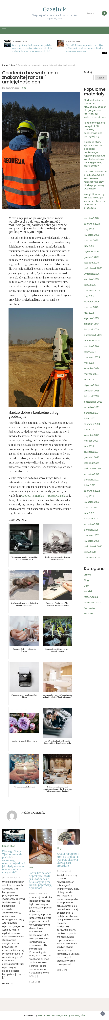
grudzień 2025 (91, 257)
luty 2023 (89, 446)
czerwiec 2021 (91, 535)
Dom (86, 585)
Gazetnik (54, 9)
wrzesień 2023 (91, 407)
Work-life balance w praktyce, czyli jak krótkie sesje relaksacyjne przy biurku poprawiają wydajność (84, 48)
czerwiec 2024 (92, 357)
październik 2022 (93, 468)
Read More (7, 983)
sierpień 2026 (91, 218)
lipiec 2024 (90, 351)
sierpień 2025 (91, 279)
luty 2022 (89, 513)
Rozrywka (89, 608)
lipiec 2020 (90, 552)
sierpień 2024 (91, 346)
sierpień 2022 (91, 479)
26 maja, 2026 (64, 871)
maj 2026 (89, 229)
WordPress (44, 1015)
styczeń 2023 (91, 452)
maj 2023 (89, 429)
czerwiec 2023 (92, 424)
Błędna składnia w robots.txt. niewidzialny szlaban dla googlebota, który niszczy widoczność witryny (95, 108)
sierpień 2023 (91, 413)
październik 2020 (93, 546)
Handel (88, 591)
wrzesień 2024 (92, 340)
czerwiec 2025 (92, 290)
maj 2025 (89, 296)
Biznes (5, 846)
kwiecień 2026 (91, 235)
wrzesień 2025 (92, 273)
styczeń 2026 (91, 251)
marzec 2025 (91, 307)
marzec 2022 (91, 507)
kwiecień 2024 (92, 368)
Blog (24, 88)
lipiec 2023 (90, 418)
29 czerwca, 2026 (12, 877)
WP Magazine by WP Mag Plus (68, 1015)
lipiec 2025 (90, 285)
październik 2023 (93, 401)
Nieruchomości (92, 602)
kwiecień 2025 (91, 301)
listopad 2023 (91, 396)
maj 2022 (89, 496)
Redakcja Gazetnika (33, 812)
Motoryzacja (91, 597)
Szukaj (88, 72)
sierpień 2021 (91, 529)
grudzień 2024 (91, 324)
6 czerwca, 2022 (11, 88)
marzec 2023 (91, 440)
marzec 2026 (91, 240)
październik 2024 (93, 335)
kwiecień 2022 (91, 502)
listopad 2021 (91, 518)
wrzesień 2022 (91, 474)
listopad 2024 (91, 329)
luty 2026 (89, 246)
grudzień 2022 (91, 457)
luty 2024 (89, 379)
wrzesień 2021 (91, 524)
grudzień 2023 (91, 390)
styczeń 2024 (91, 385)
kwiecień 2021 (91, 541)
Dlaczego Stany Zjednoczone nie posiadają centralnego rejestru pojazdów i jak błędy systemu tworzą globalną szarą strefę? (32, 48)
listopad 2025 (91, 262)
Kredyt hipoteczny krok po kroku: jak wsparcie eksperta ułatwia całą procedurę (68, 859)
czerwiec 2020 (92, 557)
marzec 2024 (91, 374)
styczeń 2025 (91, 318)
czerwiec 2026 (92, 223)
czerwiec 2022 (92, 490)
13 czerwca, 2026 (39, 893)
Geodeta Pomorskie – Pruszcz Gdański (43, 495)
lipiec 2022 (90, 485)
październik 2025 (93, 268)
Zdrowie (88, 613)
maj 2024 (89, 362)
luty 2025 (89, 312)
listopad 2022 (91, 463)
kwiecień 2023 (91, 435)
